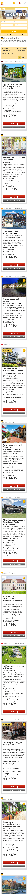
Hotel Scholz (17, 135)
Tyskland (10, 61)
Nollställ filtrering (22, 50)
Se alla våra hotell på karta (7, 34)
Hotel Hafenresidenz (19, 874)
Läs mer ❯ (14, 124)
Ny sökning (24, 34)
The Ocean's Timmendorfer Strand (9, 346)
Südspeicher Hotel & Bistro (20, 719)
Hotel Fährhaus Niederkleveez (8, 799)
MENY (2, 8)
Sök (14, 31)
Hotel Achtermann (19, 208)
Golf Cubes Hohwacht (19, 643)
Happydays (5, 61)
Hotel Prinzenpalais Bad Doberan (8, 573)
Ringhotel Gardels (19, 61)
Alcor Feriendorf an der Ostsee (8, 422)
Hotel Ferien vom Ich (19, 497)
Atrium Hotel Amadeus (20, 276)
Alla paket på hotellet (14, 127)
